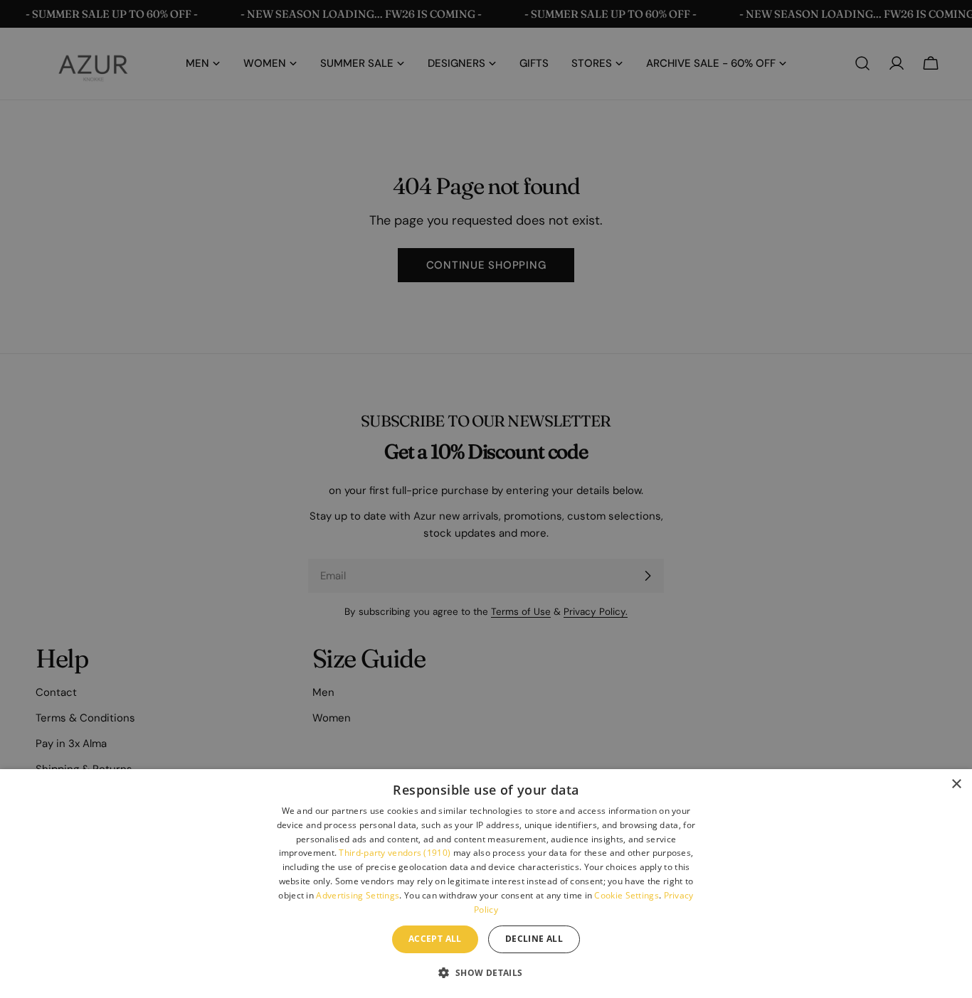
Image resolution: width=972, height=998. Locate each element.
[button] (485, 972)
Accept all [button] (435, 939)
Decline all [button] (534, 939)
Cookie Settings (626, 895)
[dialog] (486, 883)
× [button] (956, 784)
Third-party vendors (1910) (394, 853)
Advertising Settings (357, 895)
